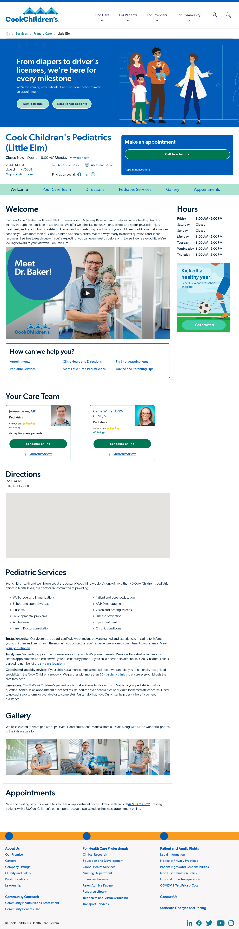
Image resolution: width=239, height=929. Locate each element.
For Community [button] (188, 15)
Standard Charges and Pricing (183, 908)
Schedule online (38, 443)
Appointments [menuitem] (207, 189)
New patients (33, 103)
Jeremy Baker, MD (23, 411)
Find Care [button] (102, 15)
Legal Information (172, 854)
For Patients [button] (128, 15)
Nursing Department (97, 873)
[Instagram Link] (231, 923)
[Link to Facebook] (79, 174)
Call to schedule (177, 154)
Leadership (13, 885)
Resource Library (95, 892)
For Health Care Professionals (105, 848)
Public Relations (16, 879)
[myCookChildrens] (214, 15)
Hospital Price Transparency (180, 879)
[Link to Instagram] (93, 174)
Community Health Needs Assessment (32, 903)
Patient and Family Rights (179, 848)
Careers (10, 861)
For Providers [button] (157, 15)
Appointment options (137, 169)
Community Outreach (22, 897)
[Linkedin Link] (189, 923)
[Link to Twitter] (86, 174)
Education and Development (103, 861)
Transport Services (96, 904)
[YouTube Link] (221, 923)
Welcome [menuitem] (19, 189)
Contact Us (168, 897)
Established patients (72, 103)
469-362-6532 (102, 165)
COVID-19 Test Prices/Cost (179, 885)
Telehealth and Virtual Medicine (105, 898)
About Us (12, 848)
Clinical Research (95, 854)
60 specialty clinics (113, 674)
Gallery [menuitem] (172, 189)
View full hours (79, 157)
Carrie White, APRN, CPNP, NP (109, 413)
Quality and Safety (18, 873)
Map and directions (19, 174)
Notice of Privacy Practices (179, 861)
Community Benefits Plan (23, 909)
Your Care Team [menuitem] (57, 189)
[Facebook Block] (199, 923)
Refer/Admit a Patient (98, 885)
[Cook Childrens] (30, 15)
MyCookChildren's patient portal (52, 685)
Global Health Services (99, 867)
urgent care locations (50, 663)
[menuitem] (102, 15)
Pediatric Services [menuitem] (135, 189)
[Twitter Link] (209, 923)
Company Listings (17, 867)
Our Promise (14, 854)
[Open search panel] (228, 15)
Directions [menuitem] (95, 189)
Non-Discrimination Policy (178, 873)
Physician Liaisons (95, 879)
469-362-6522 (69, 165)
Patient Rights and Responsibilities (184, 867)
